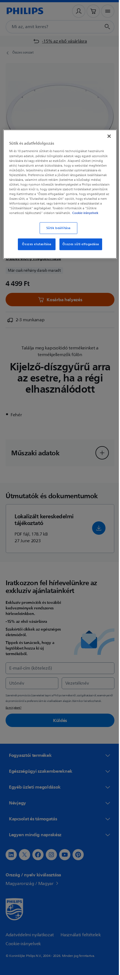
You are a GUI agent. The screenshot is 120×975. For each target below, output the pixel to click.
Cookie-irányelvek (85, 217)
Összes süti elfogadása (79, 248)
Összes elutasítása (34, 248)
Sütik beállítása (56, 232)
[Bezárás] (105, 135)
